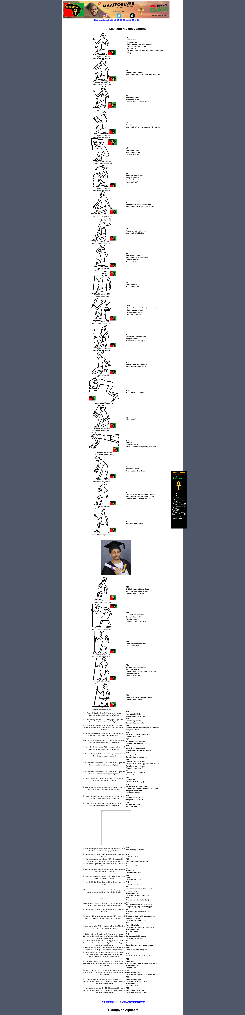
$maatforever (109, 1001)
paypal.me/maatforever (132, 1001)
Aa (138, 20)
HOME (96, 20)
